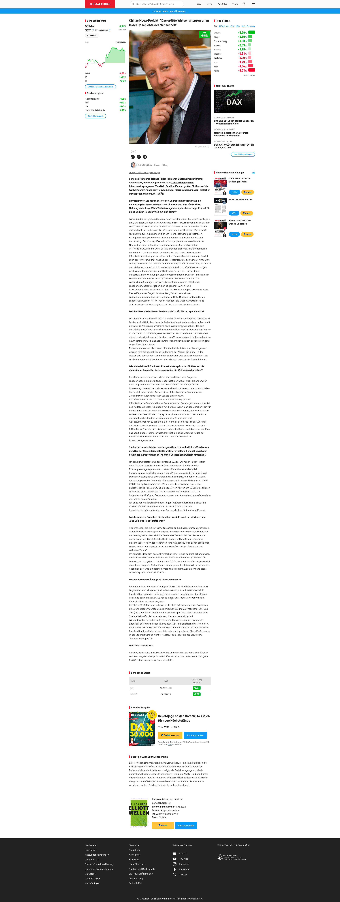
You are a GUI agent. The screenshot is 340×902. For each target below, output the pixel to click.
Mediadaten (91, 845)
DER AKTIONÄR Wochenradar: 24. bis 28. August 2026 (234, 146)
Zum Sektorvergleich (95, 116)
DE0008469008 (101, 30)
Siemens (217, 49)
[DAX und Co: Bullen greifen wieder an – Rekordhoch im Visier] (234, 101)
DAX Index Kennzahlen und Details (100, 86)
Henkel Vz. (218, 58)
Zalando (217, 45)
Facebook (184, 869)
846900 (88, 30)
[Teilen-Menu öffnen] (133, 157)
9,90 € (234, 213)
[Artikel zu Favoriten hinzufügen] (145, 157)
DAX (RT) (133, 694)
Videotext (90, 873)
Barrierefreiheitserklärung (99, 864)
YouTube (183, 858)
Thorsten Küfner (160, 165)
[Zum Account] (209, 4)
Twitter (183, 874)
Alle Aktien (134, 845)
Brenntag (217, 53)
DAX (133, 151)
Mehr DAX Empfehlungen (243, 154)
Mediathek (134, 849)
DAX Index (89, 26)
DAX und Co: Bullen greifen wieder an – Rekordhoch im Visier (234, 122)
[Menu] (253, 4)
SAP (215, 62)
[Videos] (235, 4)
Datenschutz (91, 859)
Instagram (184, 863)
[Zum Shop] (198, 4)
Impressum (91, 849)
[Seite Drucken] (139, 157)
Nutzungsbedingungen (97, 854)
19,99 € (234, 234)
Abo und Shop (136, 878)
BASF (216, 66)
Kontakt (183, 853)
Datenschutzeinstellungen (99, 868)
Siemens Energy (220, 41)
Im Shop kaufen (195, 735)
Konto (170, 744)
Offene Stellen (92, 878)
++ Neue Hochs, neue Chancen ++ (170, 10)
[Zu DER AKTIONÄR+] (222, 4)
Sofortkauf (175, 735)
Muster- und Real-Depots (142, 868)
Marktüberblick (137, 864)
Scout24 (217, 32)
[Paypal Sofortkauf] (163, 825)
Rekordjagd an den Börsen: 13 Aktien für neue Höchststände (184, 718)
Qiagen (217, 37)
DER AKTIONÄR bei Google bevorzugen (144, 173)
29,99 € (234, 192)
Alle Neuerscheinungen (250, 172)
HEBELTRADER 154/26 (240, 199)
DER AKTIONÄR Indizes (141, 873)
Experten (134, 859)
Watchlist (93, 35)
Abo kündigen (92, 883)
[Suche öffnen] (133, 4)
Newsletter (135, 854)
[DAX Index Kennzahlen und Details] (105, 57)
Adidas (217, 70)
